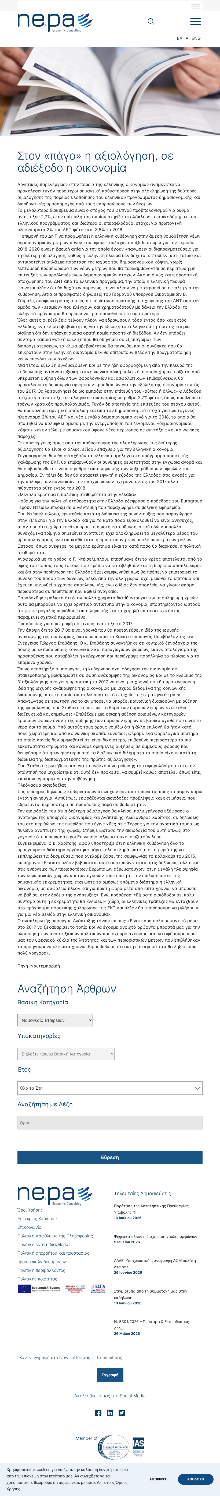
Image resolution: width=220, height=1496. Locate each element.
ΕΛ (179, 38)
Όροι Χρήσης (30, 1210)
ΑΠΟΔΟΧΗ (195, 1479)
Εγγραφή (110, 1374)
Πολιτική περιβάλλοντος (41, 1270)
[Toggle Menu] (195, 6)
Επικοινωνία (29, 1227)
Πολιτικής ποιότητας (37, 1279)
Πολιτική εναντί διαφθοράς (44, 1244)
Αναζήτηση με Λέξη (45, 1104)
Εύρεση (110, 1157)
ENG (196, 38)
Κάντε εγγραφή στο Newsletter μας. (55, 1357)
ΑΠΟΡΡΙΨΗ (158, 1479)
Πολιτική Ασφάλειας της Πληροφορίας (55, 1235)
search (151, 21)
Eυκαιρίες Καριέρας (37, 1218)
